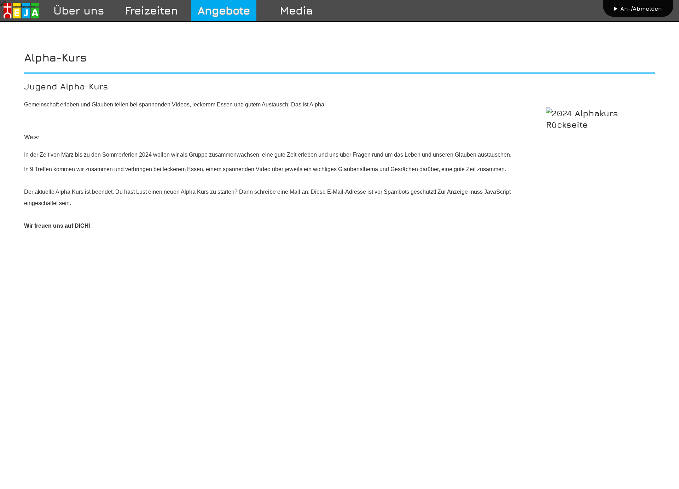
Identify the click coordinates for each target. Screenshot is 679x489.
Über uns (78, 10)
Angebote (224, 10)
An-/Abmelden (641, 8)
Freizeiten (151, 10)
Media (296, 10)
